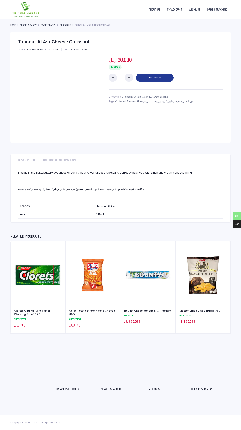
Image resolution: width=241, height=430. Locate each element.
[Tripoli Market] (25, 9)
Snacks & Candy (28, 25)
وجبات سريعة (150, 101)
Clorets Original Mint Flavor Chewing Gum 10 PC (32, 312)
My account (174, 9)
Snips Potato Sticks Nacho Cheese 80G (92, 312)
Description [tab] (26, 160)
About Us (154, 9)
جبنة (180, 101)
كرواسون (162, 101)
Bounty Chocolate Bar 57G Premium (147, 310)
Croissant (65, 25)
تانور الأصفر (188, 101)
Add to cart (154, 77)
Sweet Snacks (48, 25)
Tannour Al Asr (135, 101)
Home (13, 25)
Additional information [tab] (59, 160)
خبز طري (172, 101)
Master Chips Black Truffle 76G (200, 310)
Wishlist (194, 9)
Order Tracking (217, 9)
